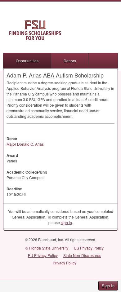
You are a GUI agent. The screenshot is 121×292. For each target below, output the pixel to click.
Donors (70, 60)
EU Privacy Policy (43, 255)
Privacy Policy (64, 262)
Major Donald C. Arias (25, 144)
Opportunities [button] (27, 60)
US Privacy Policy (89, 247)
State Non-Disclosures (82, 255)
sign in (66, 222)
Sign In (108, 286)
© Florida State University (46, 247)
